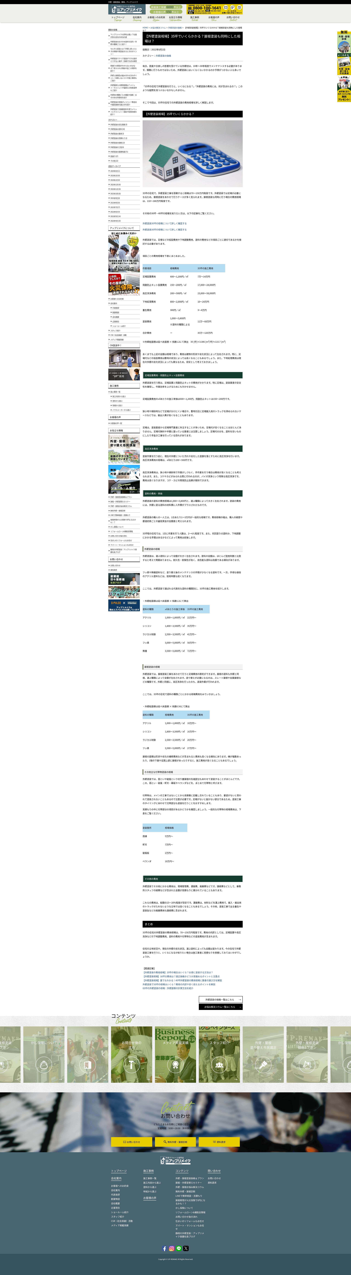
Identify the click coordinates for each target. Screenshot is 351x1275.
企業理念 (115, 321)
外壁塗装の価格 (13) (117, 142)
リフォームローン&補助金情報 (190, 1212)
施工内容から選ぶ (152, 1182)
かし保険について (184, 1207)
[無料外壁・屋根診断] (344, 41)
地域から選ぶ (149, 1191)
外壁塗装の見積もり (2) (118, 138)
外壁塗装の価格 (163, 55)
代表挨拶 (115, 308)
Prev (103, 1057)
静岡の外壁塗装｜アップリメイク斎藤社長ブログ (190, 1234)
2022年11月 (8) (115, 189)
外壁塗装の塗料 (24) (117, 129)
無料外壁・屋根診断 (185, 1191)
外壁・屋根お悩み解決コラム (190, 1187)
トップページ (117, 19)
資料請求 (212, 1182)
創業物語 (115, 312)
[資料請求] (344, 88)
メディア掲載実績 (119, 1225)
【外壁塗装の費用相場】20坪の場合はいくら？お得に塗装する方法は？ (178, 972)
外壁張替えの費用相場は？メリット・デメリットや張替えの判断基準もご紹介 (123, 88)
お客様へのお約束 (156, 19)
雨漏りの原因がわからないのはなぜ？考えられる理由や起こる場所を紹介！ (123, 68)
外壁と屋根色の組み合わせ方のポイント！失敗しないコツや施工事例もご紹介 (123, 78)
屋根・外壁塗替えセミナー (189, 1182)
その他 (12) (114, 160)
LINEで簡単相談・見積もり (189, 1195)
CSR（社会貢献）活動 (122, 1221)
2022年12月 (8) (115, 184)
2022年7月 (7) (115, 207)
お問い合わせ (233, 19)
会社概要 (115, 317)
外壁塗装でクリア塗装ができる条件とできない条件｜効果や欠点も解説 (123, 59)
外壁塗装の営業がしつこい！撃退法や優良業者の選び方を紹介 (123, 103)
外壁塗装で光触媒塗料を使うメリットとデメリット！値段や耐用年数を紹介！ (123, 112)
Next (244, 1053)
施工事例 (194, 19)
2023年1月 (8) (115, 180)
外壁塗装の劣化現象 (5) (118, 124)
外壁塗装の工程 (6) (117, 147)
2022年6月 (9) (115, 211)
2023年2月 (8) (115, 175)
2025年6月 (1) (115, 171)
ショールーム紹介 (119, 326)
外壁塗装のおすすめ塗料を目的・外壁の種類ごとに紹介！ (123, 42)
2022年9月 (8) (115, 198)
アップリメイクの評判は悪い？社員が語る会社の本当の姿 (123, 35)
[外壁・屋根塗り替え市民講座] (344, 64)
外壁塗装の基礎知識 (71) (119, 151)
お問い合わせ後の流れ (186, 1216)
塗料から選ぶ (149, 1187)
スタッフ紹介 (117, 1216)
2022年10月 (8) (115, 193)
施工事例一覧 (149, 1178)
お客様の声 (213, 19)
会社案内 (137, 19)
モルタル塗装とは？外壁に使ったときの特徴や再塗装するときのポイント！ (123, 51)
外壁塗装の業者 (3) (117, 133)
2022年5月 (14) (115, 216)
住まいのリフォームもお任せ (190, 1221)
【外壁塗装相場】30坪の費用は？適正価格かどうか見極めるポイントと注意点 (181, 976)
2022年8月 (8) (115, 202)
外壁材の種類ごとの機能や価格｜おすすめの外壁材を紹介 (123, 96)
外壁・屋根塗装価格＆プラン (190, 1178)
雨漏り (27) (114, 156)
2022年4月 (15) (115, 220)
